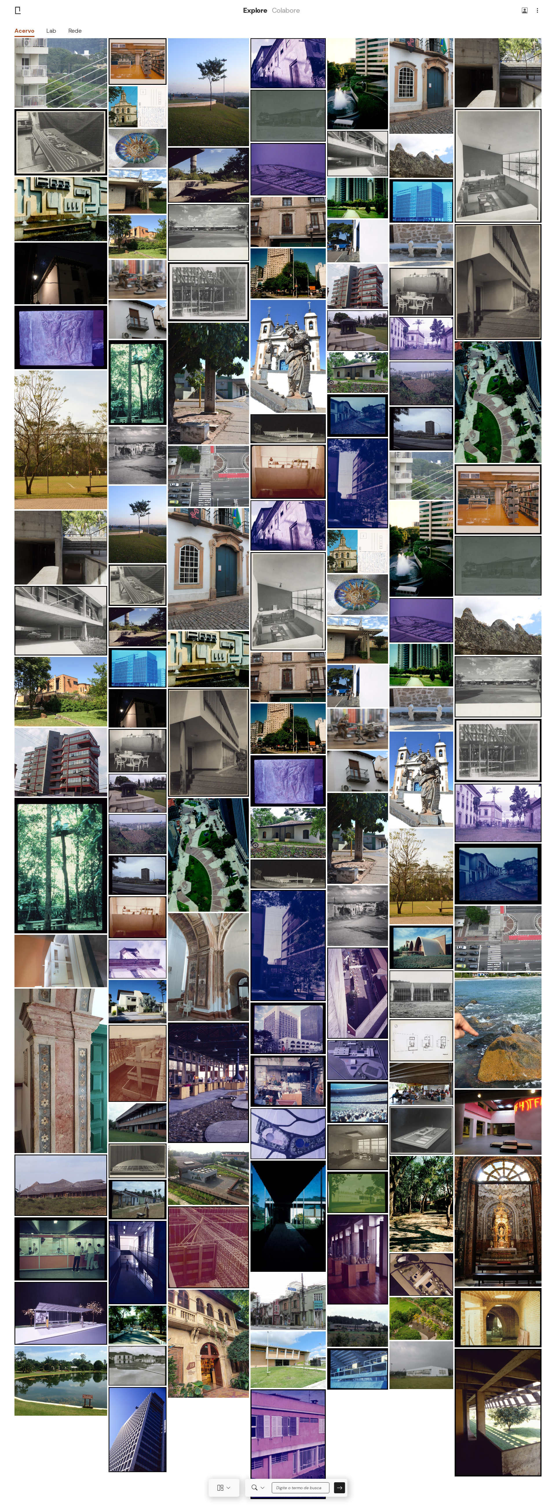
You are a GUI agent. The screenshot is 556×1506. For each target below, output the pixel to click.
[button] (525, 11)
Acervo (24, 30)
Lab (51, 30)
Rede (75, 30)
